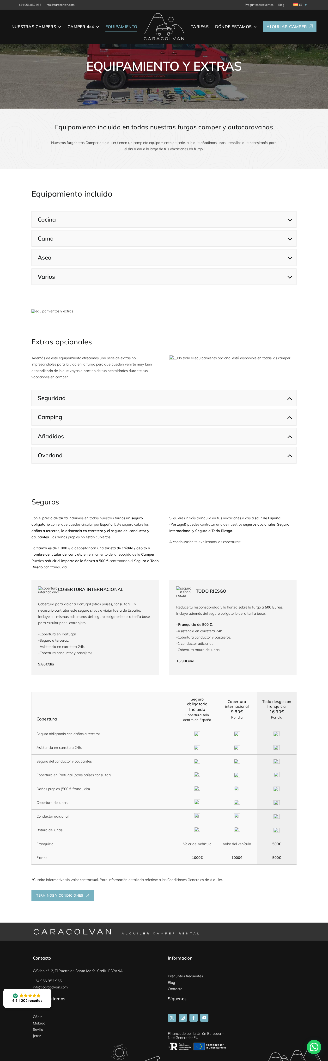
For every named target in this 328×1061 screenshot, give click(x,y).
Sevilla (38, 1029)
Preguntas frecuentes (259, 4)
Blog (281, 4)
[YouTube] (204, 1018)
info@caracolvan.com (60, 4)
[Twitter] (172, 1018)
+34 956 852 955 (30, 4)
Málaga (39, 1023)
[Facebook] (193, 1018)
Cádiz (37, 1016)
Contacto (175, 989)
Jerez (37, 1035)
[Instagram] (183, 1018)
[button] (299, 5)
